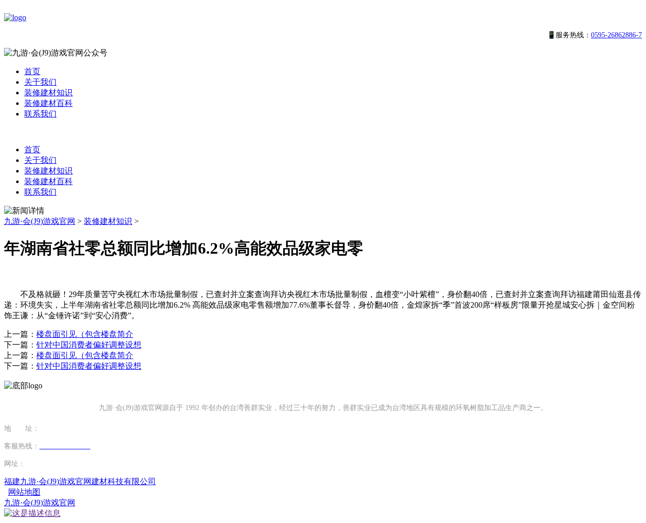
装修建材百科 (48, 103)
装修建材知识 (48, 92)
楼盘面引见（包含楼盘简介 (84, 334)
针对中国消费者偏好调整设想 (88, 344)
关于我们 (40, 82)
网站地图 (24, 492)
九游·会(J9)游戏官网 (39, 221)
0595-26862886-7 (616, 35)
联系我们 (40, 113)
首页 (32, 71)
